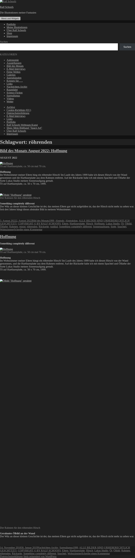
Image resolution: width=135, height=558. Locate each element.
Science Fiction (15, 92)
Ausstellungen (14, 63)
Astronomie (13, 60)
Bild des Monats (15, 66)
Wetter (10, 101)
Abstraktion (71, 220)
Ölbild (128, 223)
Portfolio (11, 24)
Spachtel (121, 226)
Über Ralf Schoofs (16, 30)
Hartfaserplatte (77, 223)
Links (10, 83)
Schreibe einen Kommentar (28, 229)
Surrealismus (13, 95)
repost (22, 226)
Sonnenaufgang (101, 226)
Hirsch (89, 223)
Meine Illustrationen (17, 27)
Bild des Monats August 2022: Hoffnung (33, 151)
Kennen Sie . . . (15, 80)
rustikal (54, 226)
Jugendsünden (14, 77)
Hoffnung (99, 223)
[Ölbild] (50, 280)
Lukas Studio (113, 223)
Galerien (11, 74)
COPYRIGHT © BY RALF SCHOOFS (39, 223)
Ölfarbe (4, 226)
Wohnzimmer (7, 229)
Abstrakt (59, 220)
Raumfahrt (12, 89)
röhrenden (32, 226)
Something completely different (75, 226)
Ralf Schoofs (7, 7)
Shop (9, 33)
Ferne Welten (13, 71)
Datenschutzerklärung (18, 113)
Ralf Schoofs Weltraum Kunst (22, 125)
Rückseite (44, 226)
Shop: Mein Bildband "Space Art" (24, 127)
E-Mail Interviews (16, 69)
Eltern (65, 223)
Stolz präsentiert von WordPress (39, 556)
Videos (10, 98)
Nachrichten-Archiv (17, 86)
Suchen (4, 41)
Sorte (113, 226)
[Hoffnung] (6, 249)
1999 (51, 220)
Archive (11, 107)
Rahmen (13, 226)
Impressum (12, 36)
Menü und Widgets (10, 18)
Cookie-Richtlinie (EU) (19, 110)
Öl (122, 223)
